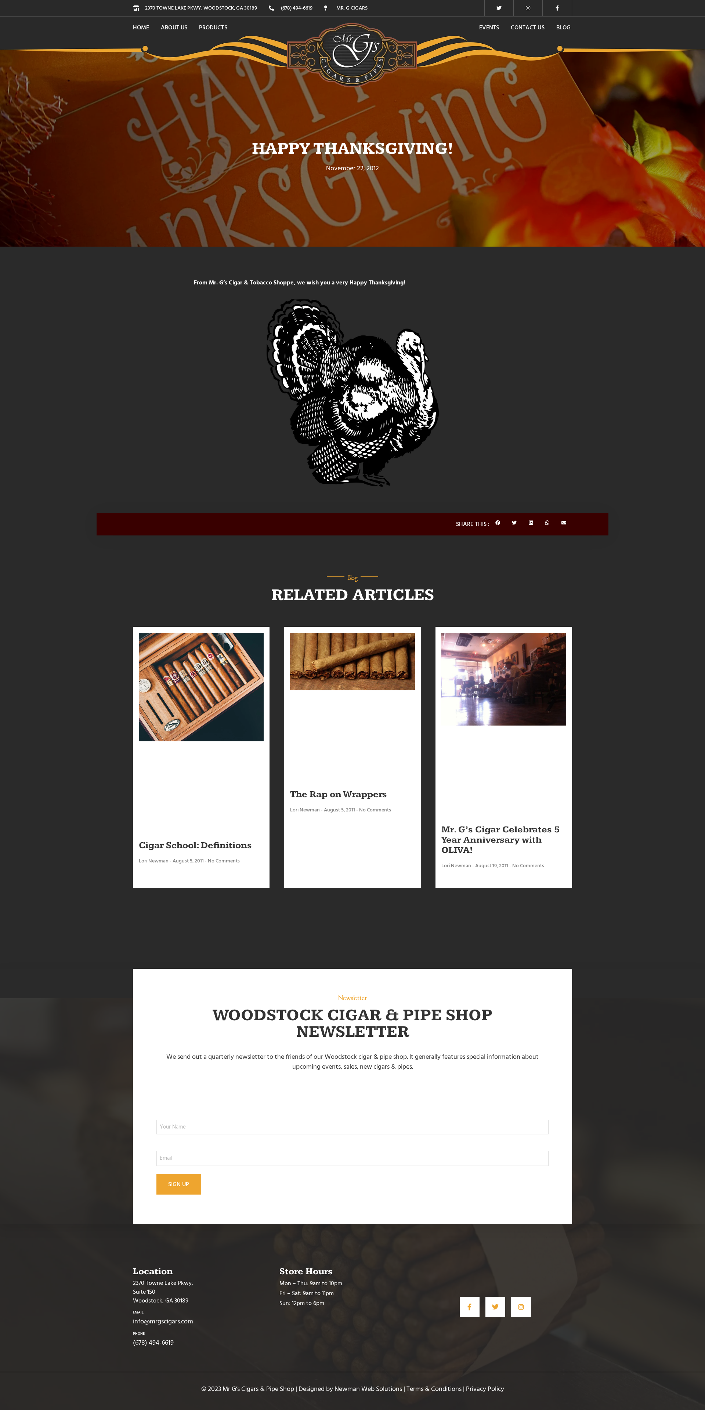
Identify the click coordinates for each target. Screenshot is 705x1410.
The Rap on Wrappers (338, 794)
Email (138, 1312)
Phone (139, 1333)
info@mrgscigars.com (163, 1321)
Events (489, 27)
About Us (174, 27)
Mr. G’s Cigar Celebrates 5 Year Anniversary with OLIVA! (500, 839)
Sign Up (178, 1184)
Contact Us (528, 27)
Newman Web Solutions (368, 1388)
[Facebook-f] (557, 8)
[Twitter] (499, 8)
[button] (497, 522)
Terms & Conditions (434, 1388)
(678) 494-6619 (153, 1342)
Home (141, 27)
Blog (563, 27)
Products (213, 27)
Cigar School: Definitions (195, 845)
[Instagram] (528, 8)
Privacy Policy (485, 1388)
